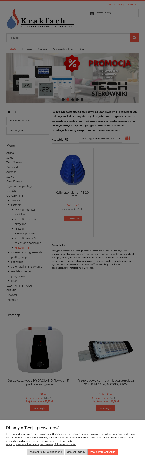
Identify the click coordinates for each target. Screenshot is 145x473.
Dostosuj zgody (76, 451)
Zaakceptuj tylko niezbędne (46, 451)
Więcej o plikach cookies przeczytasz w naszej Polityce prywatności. (41, 444)
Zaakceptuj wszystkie (102, 451)
